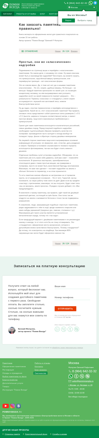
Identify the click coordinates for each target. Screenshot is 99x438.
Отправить (65, 309)
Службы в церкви (59, 434)
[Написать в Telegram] (95, 3)
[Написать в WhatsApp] (91, 3)
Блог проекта (41, 370)
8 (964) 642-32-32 (77, 3)
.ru (12, 412)
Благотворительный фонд (36, 434)
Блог (42, 14)
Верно (68, 20)
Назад (58, 51)
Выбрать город (85, 20)
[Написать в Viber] (64, 327)
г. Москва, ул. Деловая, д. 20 (80, 385)
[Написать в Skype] (77, 327)
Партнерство (40, 373)
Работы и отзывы (26, 14)
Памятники (7, 363)
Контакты (54, 14)
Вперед (74, 51)
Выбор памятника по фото (14, 376)
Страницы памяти (12, 434)
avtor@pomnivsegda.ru (82, 381)
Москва (73, 363)
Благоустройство (10, 380)
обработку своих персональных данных (67, 348)
